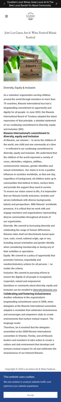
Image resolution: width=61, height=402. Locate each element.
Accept (30, 395)
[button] (8, 16)
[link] (30, 16)
